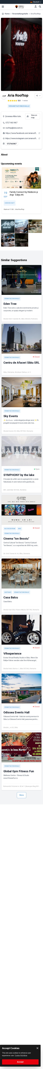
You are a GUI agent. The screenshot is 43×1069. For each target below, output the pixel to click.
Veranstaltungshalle (20, 14)
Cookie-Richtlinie (21, 1055)
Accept (20, 1062)
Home (7, 14)
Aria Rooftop (19, 209)
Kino (19, 528)
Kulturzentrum (9, 528)
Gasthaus (7, 592)
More (21, 795)
